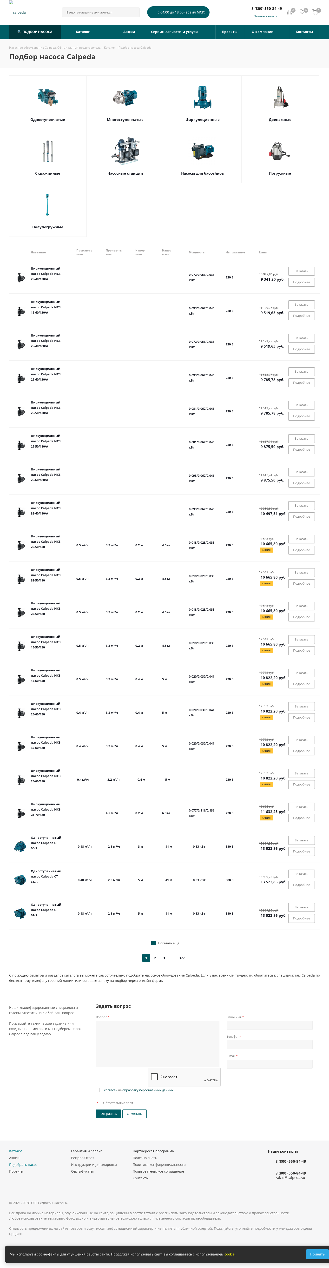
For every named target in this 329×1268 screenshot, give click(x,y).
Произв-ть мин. (84, 252)
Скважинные (47, 173)
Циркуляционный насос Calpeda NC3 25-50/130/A (45, 407)
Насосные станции (125, 173)
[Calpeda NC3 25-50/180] (20, 612)
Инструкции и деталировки (94, 1164)
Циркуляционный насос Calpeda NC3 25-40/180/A (45, 340)
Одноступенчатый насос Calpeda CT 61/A (46, 876)
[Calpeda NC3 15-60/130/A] (20, 311)
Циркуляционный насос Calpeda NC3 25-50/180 (45, 608)
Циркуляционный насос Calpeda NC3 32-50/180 (45, 575)
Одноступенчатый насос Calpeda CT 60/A (46, 842)
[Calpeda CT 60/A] (20, 846)
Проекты (16, 1171)
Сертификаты (82, 1171)
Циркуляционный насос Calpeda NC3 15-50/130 (45, 641)
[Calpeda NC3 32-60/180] (20, 746)
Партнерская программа (153, 1151)
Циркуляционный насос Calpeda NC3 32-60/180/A (45, 508)
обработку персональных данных (147, 1090)
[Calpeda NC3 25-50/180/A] (20, 445)
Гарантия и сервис (86, 1151)
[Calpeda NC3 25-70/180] (20, 813)
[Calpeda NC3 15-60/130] (20, 679)
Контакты (141, 1178)
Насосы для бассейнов (202, 173)
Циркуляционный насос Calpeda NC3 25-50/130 (45, 541)
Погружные (280, 173)
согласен (110, 1090)
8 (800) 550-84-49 (266, 8)
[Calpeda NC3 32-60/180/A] (20, 512)
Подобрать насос (23, 1164)
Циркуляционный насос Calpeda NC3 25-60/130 (45, 708)
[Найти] (134, 12)
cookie (229, 1254)
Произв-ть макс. (114, 252)
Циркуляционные (202, 119)
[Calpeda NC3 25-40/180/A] (20, 344)
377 (182, 958)
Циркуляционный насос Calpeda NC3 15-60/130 (45, 675)
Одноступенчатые (47, 119)
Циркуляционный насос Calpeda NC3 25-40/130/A (45, 273)
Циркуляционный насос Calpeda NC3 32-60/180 (45, 742)
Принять (317, 1254)
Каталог (15, 1151)
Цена (263, 252)
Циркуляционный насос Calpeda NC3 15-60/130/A (45, 307)
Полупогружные (47, 227)
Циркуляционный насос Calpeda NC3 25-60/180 (45, 775)
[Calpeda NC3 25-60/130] (20, 713)
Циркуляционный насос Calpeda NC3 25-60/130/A (45, 374)
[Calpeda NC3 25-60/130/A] (20, 378)
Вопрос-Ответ (82, 1158)
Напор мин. (140, 252)
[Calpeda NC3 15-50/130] (20, 646)
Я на (137, 1090)
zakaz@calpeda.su (290, 1178)
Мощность (196, 252)
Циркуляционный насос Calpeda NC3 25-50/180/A (45, 441)
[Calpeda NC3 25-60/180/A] (20, 478)
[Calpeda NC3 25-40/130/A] (20, 277)
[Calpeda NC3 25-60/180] (20, 779)
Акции (14, 1158)
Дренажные (280, 119)
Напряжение (235, 252)
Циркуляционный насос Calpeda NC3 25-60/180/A (45, 474)
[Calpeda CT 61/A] (20, 880)
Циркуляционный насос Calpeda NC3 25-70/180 (45, 809)
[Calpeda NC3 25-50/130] (20, 545)
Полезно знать (145, 1158)
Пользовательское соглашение (158, 1171)
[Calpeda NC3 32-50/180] (20, 579)
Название (38, 252)
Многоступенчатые (125, 119)
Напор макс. (166, 252)
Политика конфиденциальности (159, 1164)
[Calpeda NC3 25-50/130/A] (20, 411)
